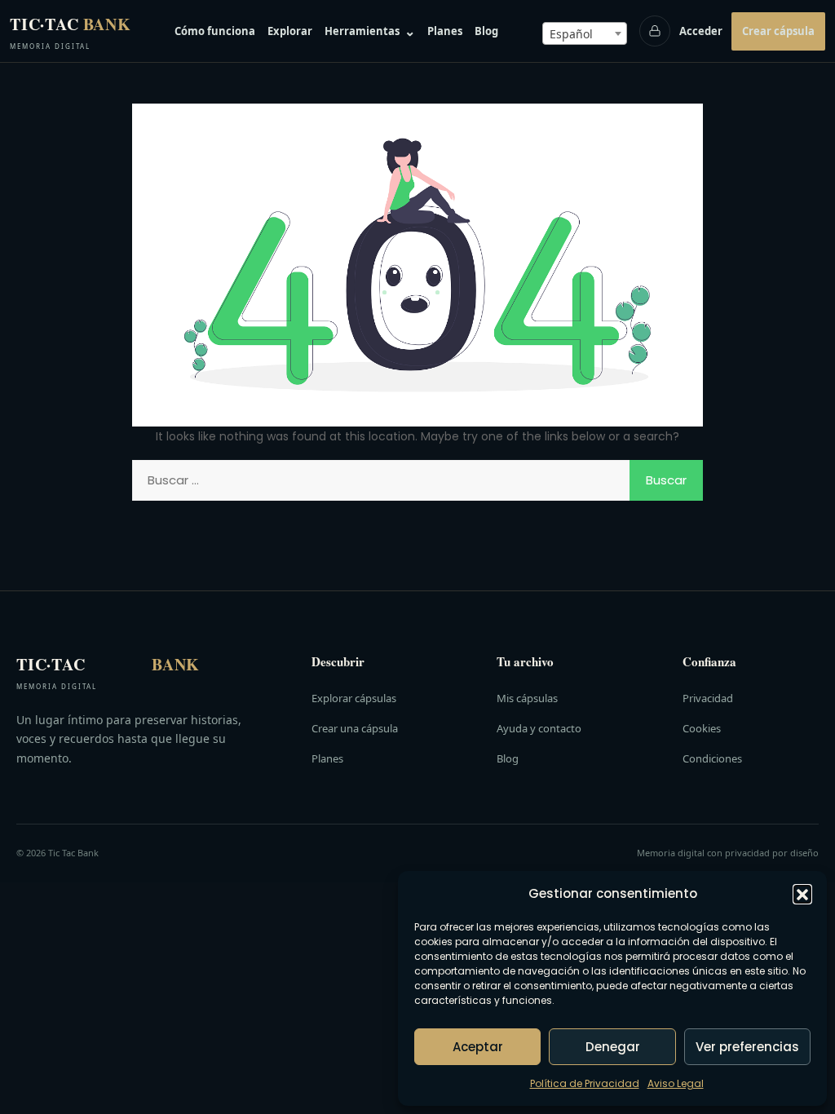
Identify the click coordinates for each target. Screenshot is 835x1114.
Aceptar (478, 1046)
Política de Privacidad (584, 1083)
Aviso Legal (675, 1083)
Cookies (702, 728)
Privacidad (708, 698)
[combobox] (584, 33)
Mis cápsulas (527, 698)
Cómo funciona (215, 31)
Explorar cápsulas (353, 698)
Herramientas (370, 31)
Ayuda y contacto (539, 728)
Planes (444, 31)
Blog (486, 31)
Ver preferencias (747, 1046)
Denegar (612, 1046)
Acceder (700, 31)
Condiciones (712, 758)
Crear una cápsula (354, 728)
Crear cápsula (778, 31)
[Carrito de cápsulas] (654, 30)
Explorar (289, 31)
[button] (802, 894)
